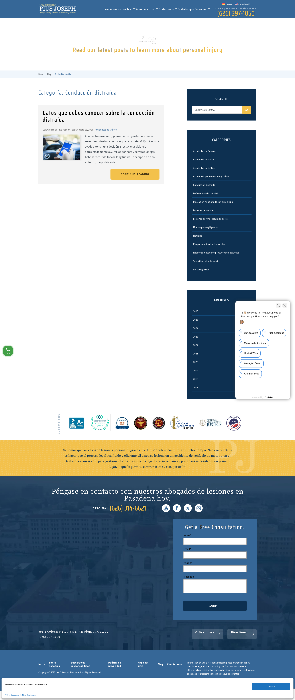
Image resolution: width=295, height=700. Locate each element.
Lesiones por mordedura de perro (210, 218)
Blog (49, 74)
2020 (195, 362)
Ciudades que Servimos (192, 9)
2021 (195, 353)
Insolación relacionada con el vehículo (213, 201)
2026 (195, 311)
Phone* (187, 563)
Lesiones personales (203, 210)
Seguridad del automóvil (205, 261)
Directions (239, 632)
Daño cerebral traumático (206, 193)
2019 (195, 370)
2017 (195, 387)
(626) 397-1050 (236, 13)
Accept (271, 686)
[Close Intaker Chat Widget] (284, 305)
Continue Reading (135, 174)
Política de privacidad (28, 695)
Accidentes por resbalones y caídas (211, 176)
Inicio (106, 9)
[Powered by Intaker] (268, 397)
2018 (195, 378)
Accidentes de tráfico (106, 129)
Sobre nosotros (145, 9)
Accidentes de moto (203, 159)
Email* (187, 549)
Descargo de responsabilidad (80, 664)
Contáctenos (167, 9)
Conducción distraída (204, 184)
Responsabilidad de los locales (209, 244)
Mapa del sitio (143, 664)
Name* (187, 535)
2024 (195, 328)
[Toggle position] (278, 305)
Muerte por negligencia (205, 227)
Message (188, 576)
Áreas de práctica (121, 9)
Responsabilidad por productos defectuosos (216, 252)
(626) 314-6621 (128, 508)
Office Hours (204, 632)
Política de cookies (12, 695)
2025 (195, 319)
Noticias (197, 235)
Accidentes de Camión (204, 151)
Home (40, 74)
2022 (195, 345)
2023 (195, 336)
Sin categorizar (201, 269)
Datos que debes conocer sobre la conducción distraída (99, 116)
